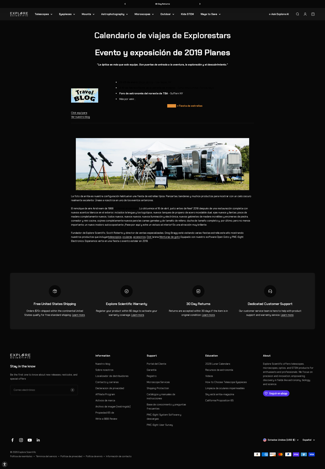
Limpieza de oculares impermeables (225, 388)
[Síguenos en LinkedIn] (38, 440)
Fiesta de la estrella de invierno (156, 88)
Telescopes (42, 14)
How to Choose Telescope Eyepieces (226, 382)
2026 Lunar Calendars (217, 364)
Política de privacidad (71, 456)
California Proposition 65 (219, 400)
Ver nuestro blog (80, 117)
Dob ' (149, 237)
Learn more (78, 315)
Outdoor (165, 14)
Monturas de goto (169, 237)
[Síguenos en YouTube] (29, 440)
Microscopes (142, 14)
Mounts (86, 14)
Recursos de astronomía (219, 370)
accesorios (139, 237)
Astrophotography (112, 14)
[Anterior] (125, 4)
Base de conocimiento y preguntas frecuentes (166, 406)
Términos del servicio (46, 456)
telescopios (114, 237)
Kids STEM (187, 14)
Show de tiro (146, 82)
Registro (152, 376)
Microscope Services (158, 382)
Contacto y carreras (107, 382)
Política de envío (94, 456)
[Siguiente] (200, 4)
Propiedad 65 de (104, 412)
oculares (127, 237)
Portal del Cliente (156, 364)
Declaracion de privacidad (109, 388)
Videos (209, 376)
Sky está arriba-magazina (219, 394)
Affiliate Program (105, 394)
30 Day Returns (162, 4)
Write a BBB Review (106, 418)
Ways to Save (209, 14)
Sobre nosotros (104, 370)
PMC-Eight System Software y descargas (164, 416)
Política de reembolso (21, 456)
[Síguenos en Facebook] (12, 440)
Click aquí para (79, 112)
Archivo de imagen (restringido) (113, 406)
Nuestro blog (102, 364)
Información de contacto (119, 456)
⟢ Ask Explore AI (279, 14)
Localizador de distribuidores (111, 376)
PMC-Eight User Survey (160, 425)
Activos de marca (105, 400)
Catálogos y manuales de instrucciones (161, 396)
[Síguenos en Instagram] (21, 440)
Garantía (151, 370)
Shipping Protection (158, 388)
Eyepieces (65, 14)
